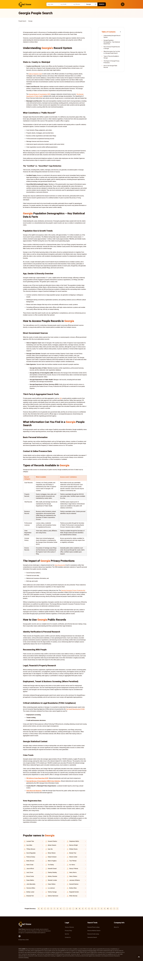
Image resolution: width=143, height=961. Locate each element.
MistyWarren (52, 853)
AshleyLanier (30, 892)
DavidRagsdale (31, 853)
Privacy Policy (68, 930)
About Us (116, 927)
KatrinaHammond (53, 896)
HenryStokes (73, 876)
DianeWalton (51, 884)
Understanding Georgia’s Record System (112, 36)
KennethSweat (52, 868)
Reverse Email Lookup (93, 934)
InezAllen (29, 845)
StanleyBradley (52, 872)
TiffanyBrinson (30, 849)
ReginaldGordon (74, 892)
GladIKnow (25, 4)
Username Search (92, 937)
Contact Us (68, 937)
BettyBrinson (30, 861)
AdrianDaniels (52, 845)
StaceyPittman (73, 868)
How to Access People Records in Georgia (112, 47)
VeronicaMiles (30, 888)
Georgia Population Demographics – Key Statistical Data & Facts (112, 42)
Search (101, 4)
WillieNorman (73, 896)
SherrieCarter (73, 857)
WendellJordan (52, 880)
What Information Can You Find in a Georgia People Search (112, 52)
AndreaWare (73, 888)
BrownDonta (30, 876)
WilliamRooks (73, 849)
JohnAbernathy (30, 884)
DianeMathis (30, 880)
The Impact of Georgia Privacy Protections (111, 61)
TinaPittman (72, 861)
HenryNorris (73, 872)
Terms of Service (69, 927)
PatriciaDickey (30, 857)
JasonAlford (30, 868)
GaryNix (50, 849)
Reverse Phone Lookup (93, 927)
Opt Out (67, 934)
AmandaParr (30, 896)
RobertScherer (52, 857)
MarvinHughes (52, 861)
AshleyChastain (52, 876)
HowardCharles (52, 841)
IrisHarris (72, 864)
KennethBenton (73, 884)
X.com (20, 936)
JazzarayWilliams (74, 880)
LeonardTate (30, 841)
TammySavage (52, 892)
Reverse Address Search (93, 930)
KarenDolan (29, 864)
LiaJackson (51, 888)
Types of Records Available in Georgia (111, 57)
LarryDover (29, 872)
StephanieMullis (74, 841)
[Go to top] (138, 956)
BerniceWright (73, 845)
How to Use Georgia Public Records (110, 66)
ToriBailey (51, 864)
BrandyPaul (72, 853)
